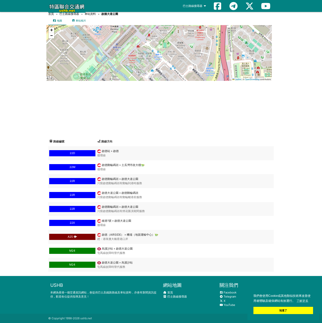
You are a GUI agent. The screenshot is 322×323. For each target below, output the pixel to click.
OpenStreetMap (252, 79)
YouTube (229, 305)
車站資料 (90, 14)
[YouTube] (266, 6)
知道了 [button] (283, 310)
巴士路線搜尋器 (193, 6)
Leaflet (237, 79)
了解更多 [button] (302, 300)
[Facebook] (217, 6)
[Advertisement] (161, 109)
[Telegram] (233, 6)
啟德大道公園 (109, 14)
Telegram (229, 296)
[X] (250, 6)
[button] (159, 49)
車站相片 (80, 20)
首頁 (51, 14)
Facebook (229, 292)
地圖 (59, 20)
